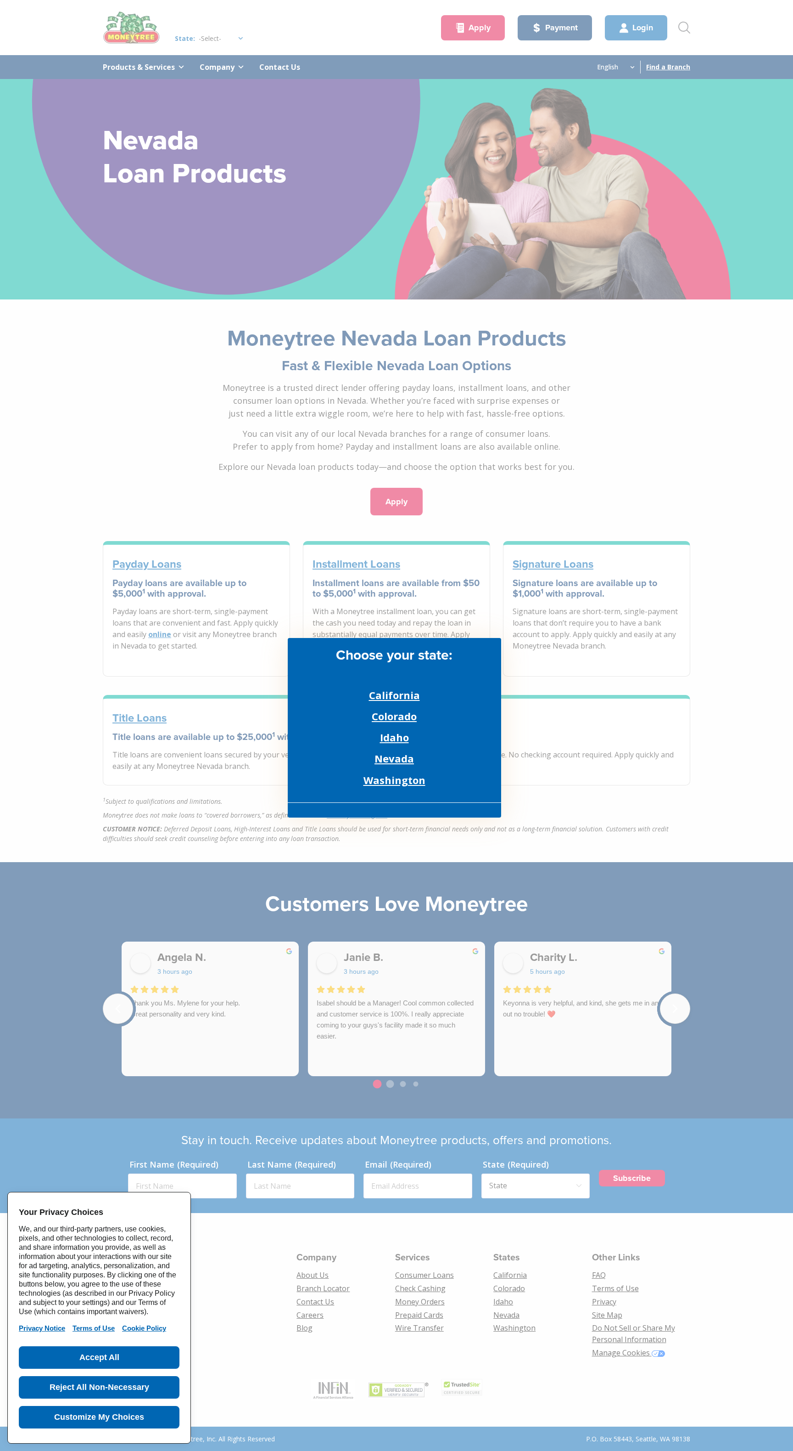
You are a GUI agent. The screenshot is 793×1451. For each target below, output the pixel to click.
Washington (394, 780)
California (394, 695)
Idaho (394, 737)
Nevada (394, 758)
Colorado (394, 716)
